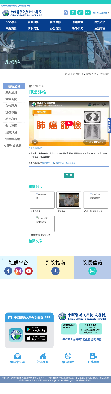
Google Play (36, 330)
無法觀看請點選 (35, 148)
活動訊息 (11, 132)
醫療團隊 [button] (55, 22)
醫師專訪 (60, 163)
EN (87, 12)
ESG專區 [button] (11, 22)
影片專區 (91, 73)
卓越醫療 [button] (77, 22)
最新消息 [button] (11, 28)
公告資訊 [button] (55, 28)
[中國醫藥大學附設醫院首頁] (22, 13)
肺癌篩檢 (104, 73)
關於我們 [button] (100, 22)
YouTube (28, 271)
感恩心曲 (11, 119)
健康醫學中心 (48, 163)
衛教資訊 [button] (33, 28)
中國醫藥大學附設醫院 (81, 316)
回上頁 (69, 175)
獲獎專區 (11, 112)
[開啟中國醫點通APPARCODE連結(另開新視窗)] (16, 335)
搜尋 (66, 12)
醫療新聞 (11, 99)
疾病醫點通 (70, 163)
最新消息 (11, 92)
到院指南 (55, 271)
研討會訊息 (14, 145)
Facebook (8, 271)
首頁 (67, 73)
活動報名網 (12, 139)
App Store (36, 339)
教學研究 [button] (77, 28)
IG (18, 271)
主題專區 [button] (100, 28)
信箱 (92, 271)
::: (3, 2)
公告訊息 (11, 105)
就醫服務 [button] (33, 22)
